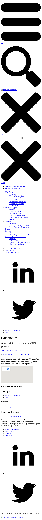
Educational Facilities (16, 204)
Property (8, 231)
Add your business (11, 406)
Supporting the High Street (18, 217)
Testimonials (13, 206)
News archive (10, 250)
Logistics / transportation (13, 330)
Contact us (8, 435)
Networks (8, 221)
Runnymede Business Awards (15, 237)
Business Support (11, 208)
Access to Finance (15, 211)
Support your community (13, 252)
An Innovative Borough (17, 198)
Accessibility (9, 431)
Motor (7, 332)
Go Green (12, 219)
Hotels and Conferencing (17, 202)
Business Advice (15, 213)
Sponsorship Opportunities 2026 (20, 243)
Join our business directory (14, 188)
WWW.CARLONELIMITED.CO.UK (16, 354)
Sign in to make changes (13, 416)
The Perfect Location (16, 196)
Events (7, 229)
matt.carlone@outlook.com (11, 350)
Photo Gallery (14, 241)
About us (8, 433)
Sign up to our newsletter (13, 248)
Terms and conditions (16, 244)
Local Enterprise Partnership (19, 227)
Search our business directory (15, 186)
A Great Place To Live (17, 200)
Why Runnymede (11, 192)
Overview (12, 194)
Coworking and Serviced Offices (20, 235)
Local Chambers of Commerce (19, 225)
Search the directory (12, 408)
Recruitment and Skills (17, 215)
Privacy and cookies (12, 429)
